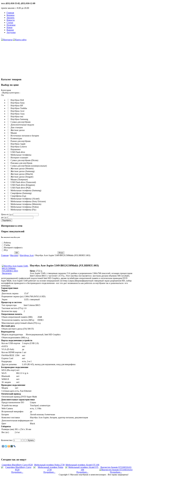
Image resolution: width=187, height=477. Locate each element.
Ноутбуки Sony (17, 103)
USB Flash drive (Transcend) (22, 182)
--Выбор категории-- (10, 92)
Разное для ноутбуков (20, 141)
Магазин (14, 255)
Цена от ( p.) (7, 214)
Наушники (15, 149)
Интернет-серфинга (13, 247)
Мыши (13, 133)
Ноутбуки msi (16, 116)
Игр (6, 250)
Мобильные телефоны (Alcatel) (24, 198)
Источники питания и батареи (24, 135)
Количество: (7, 440)
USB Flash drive (17, 152)
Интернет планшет (18, 157)
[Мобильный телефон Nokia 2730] (49, 470)
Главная (4, 255)
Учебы (7, 245)
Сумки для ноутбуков (20, 122)
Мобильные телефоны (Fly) (22, 209)
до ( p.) (4, 217)
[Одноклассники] (8, 446)
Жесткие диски (17, 130)
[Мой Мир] (11, 446)
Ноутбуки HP (16, 105)
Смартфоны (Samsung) (20, 193)
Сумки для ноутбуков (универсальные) (28, 166)
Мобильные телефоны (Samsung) (25, 190)
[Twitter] (6, 446)
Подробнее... (17, 472)
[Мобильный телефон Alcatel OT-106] (82, 470)
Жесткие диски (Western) (21, 168)
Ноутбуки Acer (16, 111)
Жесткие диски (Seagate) (21, 177)
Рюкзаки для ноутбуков (20, 163)
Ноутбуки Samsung (18, 119)
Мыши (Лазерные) (18, 179)
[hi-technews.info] (67, 37)
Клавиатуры (15, 138)
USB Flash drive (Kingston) (22, 185)
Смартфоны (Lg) (17, 196)
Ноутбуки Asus (17, 114)
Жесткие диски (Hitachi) (21, 174)
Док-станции (16, 127)
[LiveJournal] (14, 446)
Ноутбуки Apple (17, 144)
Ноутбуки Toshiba (18, 108)
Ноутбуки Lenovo (18, 146)
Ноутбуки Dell (16, 100)
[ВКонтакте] (3, 446)
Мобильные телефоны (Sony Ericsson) (27, 201)
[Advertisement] (21, 61)
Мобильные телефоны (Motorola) (25, 204)
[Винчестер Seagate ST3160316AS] (116, 470)
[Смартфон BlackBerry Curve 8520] (17, 470)
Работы (7, 242)
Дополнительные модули (21, 125)
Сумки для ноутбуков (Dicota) (23, 160)
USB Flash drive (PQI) (20, 188)
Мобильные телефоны (20, 155)
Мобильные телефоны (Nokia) (24, 207)
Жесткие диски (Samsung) (21, 171)
